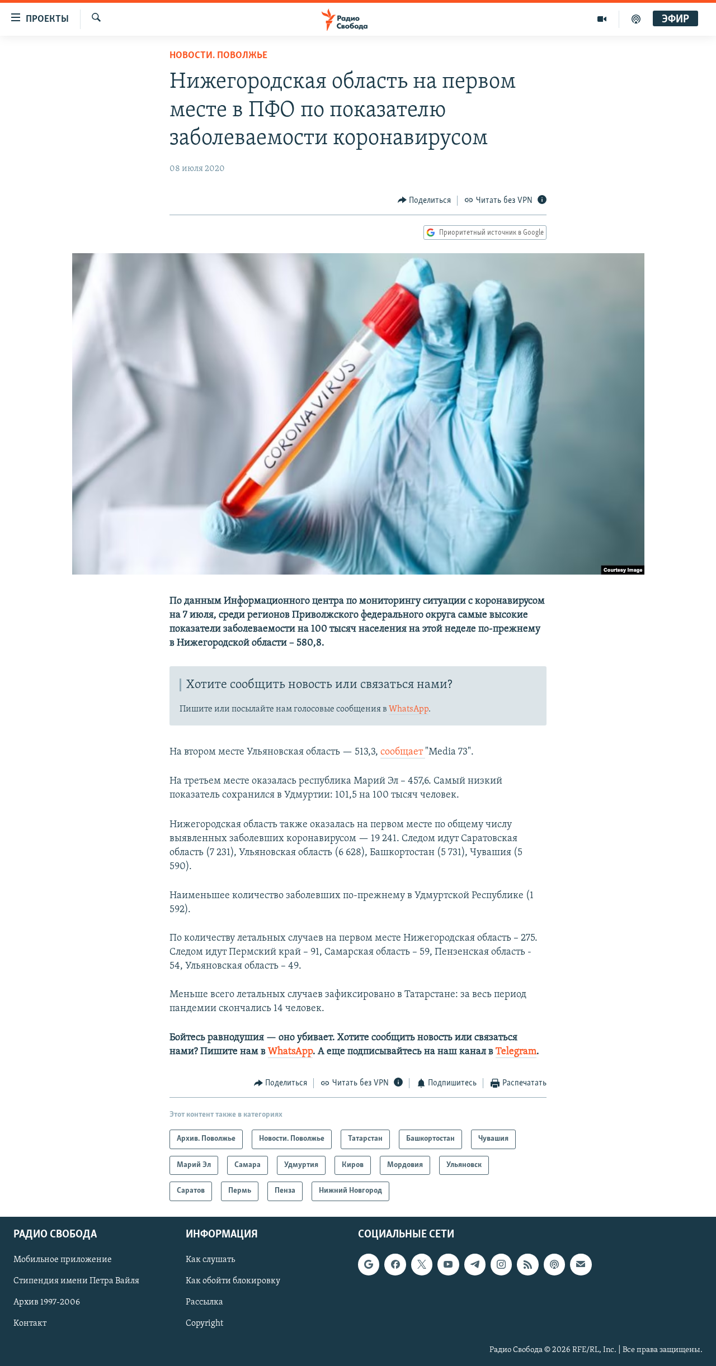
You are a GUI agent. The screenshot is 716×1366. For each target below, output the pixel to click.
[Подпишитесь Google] (368, 1264)
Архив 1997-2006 (46, 1302)
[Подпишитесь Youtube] (448, 1264)
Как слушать (210, 1259)
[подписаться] (580, 1264)
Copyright (204, 1323)
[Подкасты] (554, 1264)
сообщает (402, 752)
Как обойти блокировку (233, 1281)
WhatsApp (408, 709)
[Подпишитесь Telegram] (475, 1264)
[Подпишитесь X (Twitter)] (421, 1264)
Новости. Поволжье (218, 56)
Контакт (29, 1323)
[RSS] (527, 1264)
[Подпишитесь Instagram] (501, 1264)
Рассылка (204, 1302)
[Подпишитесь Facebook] (395, 1264)
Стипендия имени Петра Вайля (76, 1281)
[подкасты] (636, 19)
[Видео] (602, 19)
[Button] (424, 200)
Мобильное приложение (62, 1259)
